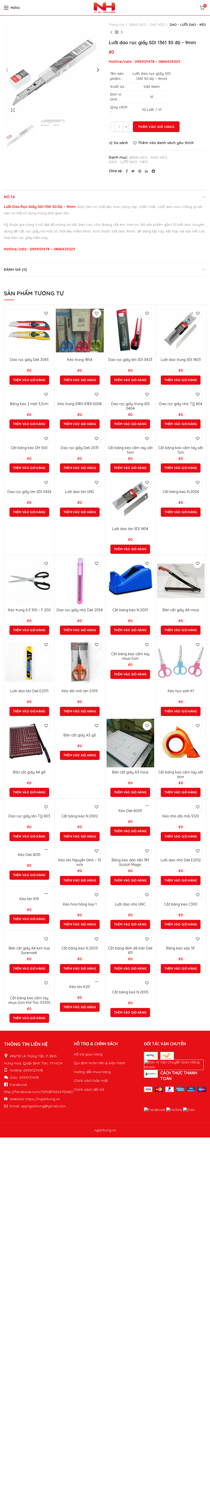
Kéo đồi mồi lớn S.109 (80, 691)
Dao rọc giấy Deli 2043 (29, 359)
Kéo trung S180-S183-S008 (80, 404)
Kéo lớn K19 (29, 899)
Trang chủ (117, 24)
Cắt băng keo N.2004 (181, 491)
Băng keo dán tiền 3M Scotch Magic (130, 862)
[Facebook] (127, 171)
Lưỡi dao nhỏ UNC (130, 904)
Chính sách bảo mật (91, 1080)
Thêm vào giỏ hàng (156, 127)
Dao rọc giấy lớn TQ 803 (29, 816)
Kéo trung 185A (79, 359)
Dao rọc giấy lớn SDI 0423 (130, 359)
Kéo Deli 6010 (29, 854)
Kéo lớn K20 (79, 986)
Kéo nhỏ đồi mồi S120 (180, 816)
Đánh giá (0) (15, 269)
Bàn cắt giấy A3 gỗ (80, 735)
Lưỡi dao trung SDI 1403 (181, 359)
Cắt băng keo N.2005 (130, 992)
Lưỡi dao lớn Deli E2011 (29, 691)
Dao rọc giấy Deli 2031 (80, 447)
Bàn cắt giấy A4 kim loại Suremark (29, 950)
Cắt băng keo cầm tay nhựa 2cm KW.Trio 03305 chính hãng (29, 1000)
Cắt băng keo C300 (180, 904)
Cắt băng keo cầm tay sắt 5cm (130, 450)
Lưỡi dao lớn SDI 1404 (130, 528)
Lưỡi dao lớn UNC (79, 491)
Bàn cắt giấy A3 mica (130, 772)
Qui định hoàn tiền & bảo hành (99, 1063)
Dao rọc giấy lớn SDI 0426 (29, 491)
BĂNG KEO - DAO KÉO (147, 24)
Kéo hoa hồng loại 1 (80, 904)
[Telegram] (153, 171)
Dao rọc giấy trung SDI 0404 (130, 406)
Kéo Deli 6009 (130, 810)
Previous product (111, 32)
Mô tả (9, 197)
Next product (121, 32)
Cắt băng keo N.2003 (79, 948)
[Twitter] (133, 171)
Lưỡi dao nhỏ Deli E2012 (181, 860)
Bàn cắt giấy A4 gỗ (29, 772)
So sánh (121, 143)
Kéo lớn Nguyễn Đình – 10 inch (79, 862)
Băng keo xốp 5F (180, 948)
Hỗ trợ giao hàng (88, 1054)
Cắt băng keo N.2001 (130, 610)
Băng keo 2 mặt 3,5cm (29, 404)
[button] (29, 380)
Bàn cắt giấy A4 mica (181, 610)
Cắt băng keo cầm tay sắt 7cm (180, 450)
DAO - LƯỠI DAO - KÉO (188, 24)
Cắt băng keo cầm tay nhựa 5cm (130, 656)
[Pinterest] (139, 171)
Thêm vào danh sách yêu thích (166, 143)
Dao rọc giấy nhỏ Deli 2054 (80, 610)
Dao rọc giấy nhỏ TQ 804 (180, 404)
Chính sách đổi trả (89, 1089)
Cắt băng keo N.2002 (79, 816)
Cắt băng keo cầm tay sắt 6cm (180, 774)
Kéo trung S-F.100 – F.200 (29, 610)
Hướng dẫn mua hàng (92, 1072)
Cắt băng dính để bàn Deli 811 (130, 950)
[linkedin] (146, 171)
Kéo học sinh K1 (181, 691)
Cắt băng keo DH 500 (29, 447)
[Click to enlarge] (13, 110)
